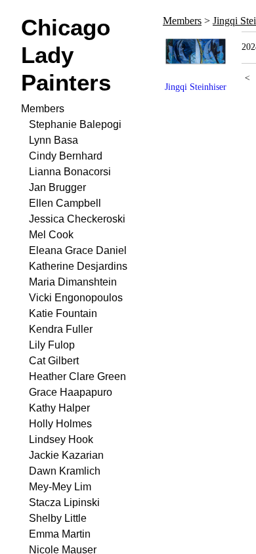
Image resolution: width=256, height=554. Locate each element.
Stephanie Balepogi (75, 124)
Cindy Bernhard (65, 155)
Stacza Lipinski (64, 502)
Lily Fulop (52, 345)
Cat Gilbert (54, 360)
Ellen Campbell (65, 203)
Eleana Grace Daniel (78, 250)
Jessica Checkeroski (77, 218)
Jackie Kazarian (66, 455)
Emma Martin (60, 534)
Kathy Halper (59, 408)
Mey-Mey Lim (60, 486)
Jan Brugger (57, 187)
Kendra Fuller (61, 329)
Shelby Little (58, 518)
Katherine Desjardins (78, 266)
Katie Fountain (63, 313)
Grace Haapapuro (70, 392)
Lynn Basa (53, 140)
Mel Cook (51, 234)
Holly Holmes (60, 423)
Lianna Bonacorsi (70, 171)
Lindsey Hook (61, 439)
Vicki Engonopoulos (76, 297)
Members (42, 108)
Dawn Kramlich (64, 471)
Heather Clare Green (77, 376)
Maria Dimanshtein (73, 282)
